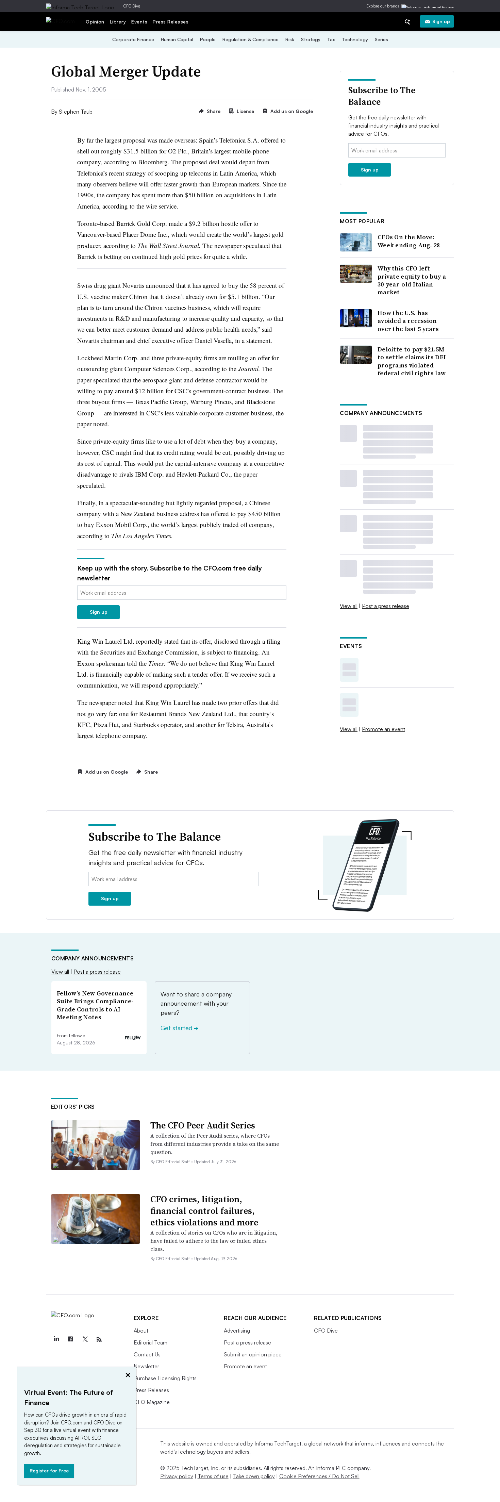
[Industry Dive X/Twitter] (85, 1339)
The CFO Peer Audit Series (202, 1125)
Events (139, 21)
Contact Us (147, 1354)
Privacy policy (176, 1476)
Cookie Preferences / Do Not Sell (319, 1476)
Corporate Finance (133, 39)
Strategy (310, 39)
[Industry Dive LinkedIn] (56, 1339)
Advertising (237, 1330)
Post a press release (385, 606)
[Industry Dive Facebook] (71, 1339)
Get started (179, 1027)
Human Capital (177, 39)
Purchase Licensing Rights (165, 1378)
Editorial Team (150, 1342)
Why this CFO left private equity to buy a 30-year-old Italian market (412, 280)
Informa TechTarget (277, 1443)
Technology (355, 39)
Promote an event (383, 729)
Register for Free (49, 1470)
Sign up (441, 21)
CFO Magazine (152, 1402)
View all (348, 606)
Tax (331, 39)
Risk (289, 39)
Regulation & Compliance (250, 39)
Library (118, 21)
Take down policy (254, 1476)
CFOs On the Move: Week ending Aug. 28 (409, 241)
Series (381, 39)
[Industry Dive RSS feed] (99, 1339)
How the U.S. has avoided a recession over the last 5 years (408, 321)
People (208, 39)
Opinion (95, 21)
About (141, 1330)
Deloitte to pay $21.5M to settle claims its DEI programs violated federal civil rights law (412, 361)
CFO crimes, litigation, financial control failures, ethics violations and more (204, 1210)
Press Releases (170, 21)
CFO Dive (131, 6)
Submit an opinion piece (253, 1354)
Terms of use (213, 1476)
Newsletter (146, 1366)
